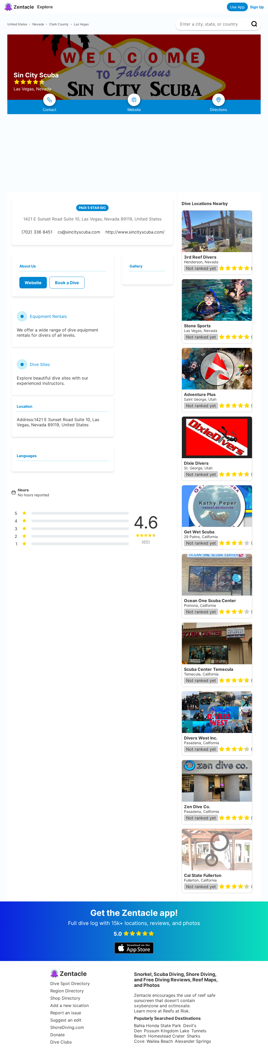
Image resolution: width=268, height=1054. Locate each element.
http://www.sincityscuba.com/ (135, 232)
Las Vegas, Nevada (200, 330)
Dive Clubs (61, 1042)
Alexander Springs (193, 1041)
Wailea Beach (160, 1041)
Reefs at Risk (176, 1011)
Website (33, 282)
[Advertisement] (134, 153)
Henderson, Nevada (201, 262)
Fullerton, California (200, 880)
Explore (45, 6)
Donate (57, 1034)
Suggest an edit (65, 1020)
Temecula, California (201, 674)
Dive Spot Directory (70, 983)
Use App (237, 7)
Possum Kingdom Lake (166, 1030)
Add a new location (69, 1005)
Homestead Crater (166, 1036)
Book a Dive (67, 282)
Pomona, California (200, 605)
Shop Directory (65, 998)
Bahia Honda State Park (157, 1025)
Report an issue (65, 1012)
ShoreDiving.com (67, 1027)
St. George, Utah (198, 468)
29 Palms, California (201, 536)
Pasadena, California (201, 743)
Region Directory (67, 990)
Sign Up (257, 7)
